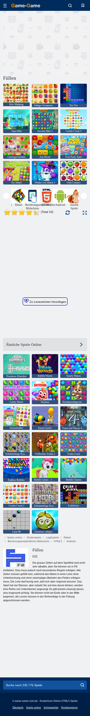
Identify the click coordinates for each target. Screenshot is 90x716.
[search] (82, 685)
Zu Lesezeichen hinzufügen (47, 301)
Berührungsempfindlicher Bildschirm (28, 541)
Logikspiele (52, 537)
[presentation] (6, 196)
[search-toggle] (70, 5)
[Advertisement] (38, 42)
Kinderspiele (33, 537)
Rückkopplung (69, 707)
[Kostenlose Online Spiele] (25, 5)
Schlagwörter (51, 707)
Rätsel (67, 537)
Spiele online (14, 537)
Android (71, 541)
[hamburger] (5, 6)
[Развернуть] (85, 213)
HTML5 (57, 541)
